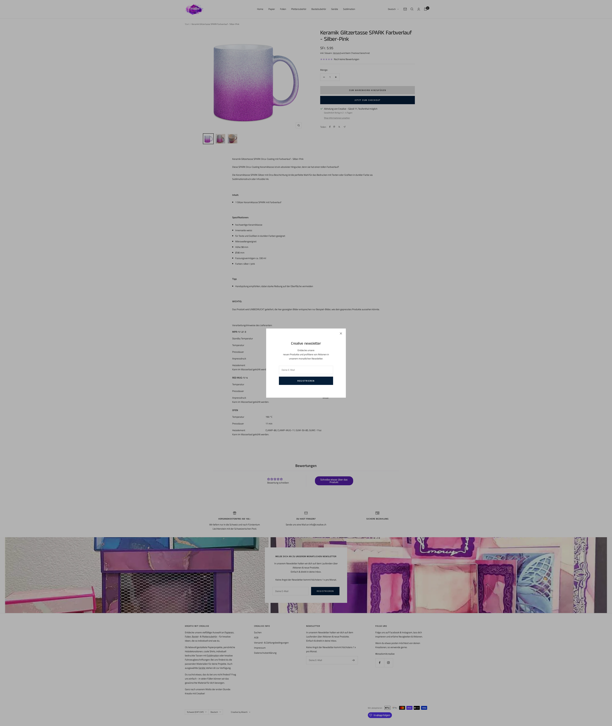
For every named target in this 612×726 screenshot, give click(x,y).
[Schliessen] (341, 333)
